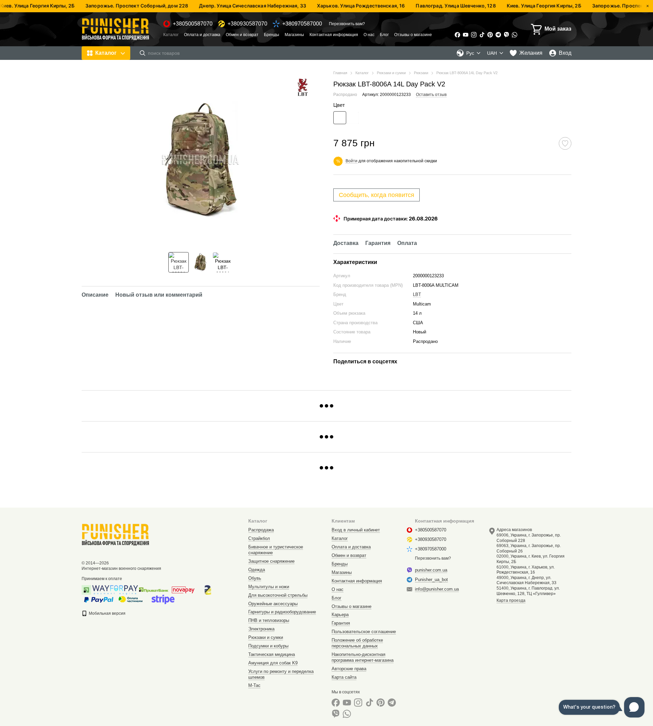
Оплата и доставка (202, 34)
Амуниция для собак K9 (273, 662)
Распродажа (261, 529)
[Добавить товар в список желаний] (565, 143)
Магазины (294, 34)
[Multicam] (340, 117)
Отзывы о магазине (413, 34)
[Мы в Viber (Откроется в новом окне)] (506, 34)
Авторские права (349, 668)
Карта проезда (511, 600)
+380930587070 (247, 24)
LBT (417, 294)
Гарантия (341, 623)
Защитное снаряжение (271, 561)
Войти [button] (351, 161)
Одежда (256, 569)
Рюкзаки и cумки (265, 637)
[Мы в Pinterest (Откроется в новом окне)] (490, 34)
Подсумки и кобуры (268, 645)
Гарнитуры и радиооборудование (282, 611)
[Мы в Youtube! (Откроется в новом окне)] (465, 34)
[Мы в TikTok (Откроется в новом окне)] (482, 34)
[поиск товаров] (142, 53)
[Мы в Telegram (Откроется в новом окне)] (498, 34)
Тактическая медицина (271, 654)
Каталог (171, 34)
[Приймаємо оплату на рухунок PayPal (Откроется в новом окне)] (99, 599)
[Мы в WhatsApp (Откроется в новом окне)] (514, 34)
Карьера (340, 614)
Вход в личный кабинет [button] (356, 529)
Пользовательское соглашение (364, 631)
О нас (369, 34)
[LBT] (303, 87)
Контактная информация (333, 34)
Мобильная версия (106, 613)
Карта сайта (344, 677)
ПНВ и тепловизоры (268, 620)
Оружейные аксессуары (273, 603)
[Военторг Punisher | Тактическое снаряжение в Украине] (116, 534)
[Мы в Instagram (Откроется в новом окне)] (473, 34)
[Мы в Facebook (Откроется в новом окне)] (457, 34)
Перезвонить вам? (347, 23)
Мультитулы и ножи (268, 586)
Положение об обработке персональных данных (357, 643)
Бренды (271, 34)
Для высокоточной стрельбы (277, 595)
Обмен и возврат (242, 34)
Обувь (254, 578)
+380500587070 (193, 24)
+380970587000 (302, 24)
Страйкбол (259, 538)
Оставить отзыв (431, 94)
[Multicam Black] (353, 117)
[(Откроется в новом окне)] (163, 599)
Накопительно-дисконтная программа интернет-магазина (363, 657)
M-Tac (254, 685)
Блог (384, 34)
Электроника (261, 628)
